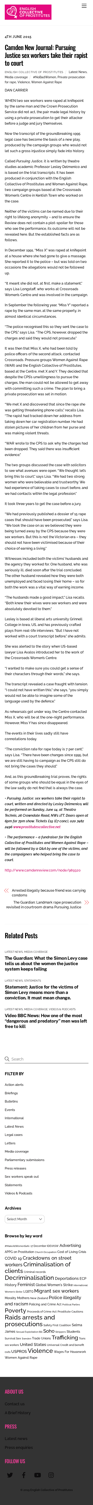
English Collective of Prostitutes (34, 72)
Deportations (67, 1278)
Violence (24, 82)
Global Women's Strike (54, 1285)
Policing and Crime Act (45, 1304)
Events (10, 1110)
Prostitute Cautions (70, 1311)
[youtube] (38, 1475)
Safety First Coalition (57, 1325)
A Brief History (18, 1413)
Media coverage (16, 77)
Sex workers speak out (22, 1177)
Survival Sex (13, 1338)
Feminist (26, 1284)
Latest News (78, 72)
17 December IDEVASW (44, 1246)
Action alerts (14, 1085)
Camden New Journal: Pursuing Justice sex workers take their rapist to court (46, 55)
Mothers (23, 1298)
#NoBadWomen (44, 77)
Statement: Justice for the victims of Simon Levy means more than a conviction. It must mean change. (41, 992)
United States (33, 1344)
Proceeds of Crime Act (42, 1311)
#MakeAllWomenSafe (17, 1246)
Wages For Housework (70, 1352)
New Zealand (39, 1298)
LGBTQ (28, 1291)
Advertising (70, 1245)
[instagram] (52, 1475)
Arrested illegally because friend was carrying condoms (49, 892)
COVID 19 (13, 1258)
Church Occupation (45, 1252)
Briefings (11, 1093)
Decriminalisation (29, 1277)
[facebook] (24, 1475)
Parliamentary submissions (24, 1160)
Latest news (16, 1438)
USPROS (19, 1351)
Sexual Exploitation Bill (29, 1331)
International (14, 1118)
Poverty (15, 1310)
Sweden (26, 1338)
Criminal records (35, 1272)
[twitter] (11, 1475)
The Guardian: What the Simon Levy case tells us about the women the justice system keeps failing (46, 963)
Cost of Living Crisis (71, 1252)
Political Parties (71, 1304)
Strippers (60, 1331)
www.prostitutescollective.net (37, 827)
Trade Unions (41, 1338)
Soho (49, 1331)
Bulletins (11, 1101)
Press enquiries (19, 1447)
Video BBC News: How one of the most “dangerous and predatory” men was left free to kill (46, 1021)
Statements (32, 980)
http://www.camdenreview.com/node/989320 (43, 870)
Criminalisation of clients (37, 1267)
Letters (10, 1143)
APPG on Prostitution (19, 1252)
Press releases (15, 1168)
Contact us (15, 1404)
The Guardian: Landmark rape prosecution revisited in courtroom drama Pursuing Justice (43, 904)
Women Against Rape (46, 82)
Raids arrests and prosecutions (30, 1320)
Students (73, 1332)
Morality (10, 1298)
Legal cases (13, 1135)
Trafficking (65, 1337)
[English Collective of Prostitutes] (28, 18)
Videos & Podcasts (62, 1009)
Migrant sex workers (56, 1291)
